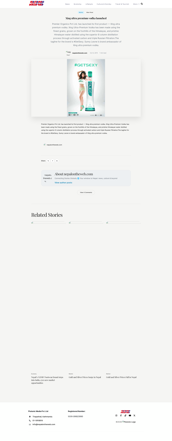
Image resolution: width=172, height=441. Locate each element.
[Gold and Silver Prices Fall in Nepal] (123, 295)
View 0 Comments (86, 192)
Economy (78, 4)
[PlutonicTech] (129, 422)
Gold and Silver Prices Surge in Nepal (85, 377)
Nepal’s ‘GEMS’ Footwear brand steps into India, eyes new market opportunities (47, 380)
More (135, 4)
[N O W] (37, 5)
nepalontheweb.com (54, 145)
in (57, 161)
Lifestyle (89, 4)
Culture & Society (104, 4)
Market (81, 12)
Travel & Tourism (122, 4)
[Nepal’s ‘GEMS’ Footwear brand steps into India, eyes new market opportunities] (48, 295)
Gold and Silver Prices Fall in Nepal (121, 377)
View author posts (63, 182)
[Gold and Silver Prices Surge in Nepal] (86, 295)
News (67, 4)
